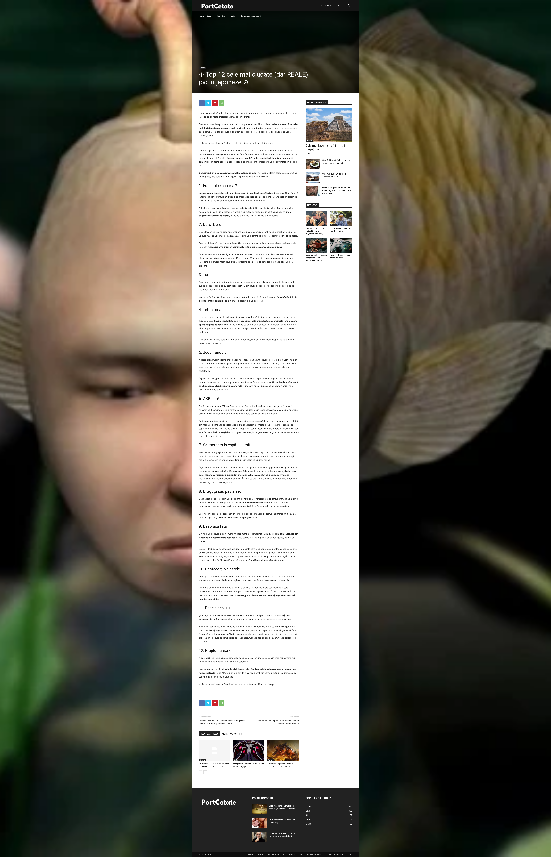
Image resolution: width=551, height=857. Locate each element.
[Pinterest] (215, 103)
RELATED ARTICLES (210, 734)
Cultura (324, 5)
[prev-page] (200, 772)
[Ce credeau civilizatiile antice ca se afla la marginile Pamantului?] (214, 750)
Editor (308, 153)
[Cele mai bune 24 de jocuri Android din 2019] (313, 177)
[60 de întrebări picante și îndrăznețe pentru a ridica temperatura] (316, 245)
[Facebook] (202, 103)
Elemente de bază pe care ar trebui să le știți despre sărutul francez (278, 722)
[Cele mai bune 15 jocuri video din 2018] (341, 245)
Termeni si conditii (313, 854)
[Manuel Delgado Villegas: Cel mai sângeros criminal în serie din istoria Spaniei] (313, 191)
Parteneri (260, 854)
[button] (348, 6)
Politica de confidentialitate (293, 854)
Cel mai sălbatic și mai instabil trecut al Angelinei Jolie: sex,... (315, 231)
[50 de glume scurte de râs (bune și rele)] (341, 218)
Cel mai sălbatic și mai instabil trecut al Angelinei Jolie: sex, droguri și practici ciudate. (222, 722)
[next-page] (205, 772)
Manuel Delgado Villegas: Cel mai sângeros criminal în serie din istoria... (336, 191)
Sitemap (250, 854)
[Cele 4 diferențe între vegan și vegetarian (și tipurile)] (313, 164)
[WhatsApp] (221, 103)
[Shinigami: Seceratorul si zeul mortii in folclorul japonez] (248, 750)
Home (201, 16)
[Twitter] (208, 103)
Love (338, 5)
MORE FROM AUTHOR (232, 734)
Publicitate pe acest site (333, 854)
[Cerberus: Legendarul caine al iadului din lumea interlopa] (283, 750)
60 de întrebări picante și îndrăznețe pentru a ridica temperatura (316, 257)
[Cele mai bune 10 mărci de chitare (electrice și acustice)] (259, 809)
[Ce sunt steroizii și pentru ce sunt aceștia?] (259, 823)
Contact (349, 854)
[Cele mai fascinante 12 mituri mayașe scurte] (329, 125)
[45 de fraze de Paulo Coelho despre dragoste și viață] (259, 837)
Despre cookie (273, 854)
